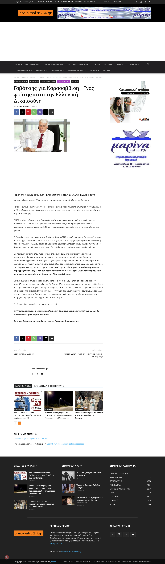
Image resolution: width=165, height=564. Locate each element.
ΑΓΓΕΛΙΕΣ (121, 64)
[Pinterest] (28, 112)
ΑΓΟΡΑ (97, 64)
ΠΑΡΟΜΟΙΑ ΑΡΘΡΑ (23, 386)
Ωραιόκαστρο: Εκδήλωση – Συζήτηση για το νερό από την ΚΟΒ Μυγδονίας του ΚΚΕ (27, 415)
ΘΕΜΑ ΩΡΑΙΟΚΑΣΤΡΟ (54, 64)
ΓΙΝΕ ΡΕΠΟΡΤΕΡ (104, 2)
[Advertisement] (82, 42)
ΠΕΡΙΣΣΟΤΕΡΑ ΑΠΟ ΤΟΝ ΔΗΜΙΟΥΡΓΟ (49, 386)
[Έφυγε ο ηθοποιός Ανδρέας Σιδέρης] (68, 488)
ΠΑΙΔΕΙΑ (133, 64)
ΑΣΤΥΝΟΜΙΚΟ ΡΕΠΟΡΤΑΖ (78, 64)
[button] (148, 64)
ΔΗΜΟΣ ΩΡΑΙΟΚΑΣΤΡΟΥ (48, 81)
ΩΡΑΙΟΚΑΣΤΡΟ (44, 77)
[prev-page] (15, 423)
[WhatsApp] (34, 112)
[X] (145, 2)
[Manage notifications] (7, 557)
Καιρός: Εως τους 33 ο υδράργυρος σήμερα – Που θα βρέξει (83, 355)
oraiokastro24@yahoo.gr (71, 551)
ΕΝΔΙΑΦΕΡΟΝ (56, 70)
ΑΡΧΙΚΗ (18, 64)
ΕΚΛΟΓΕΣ (106, 70)
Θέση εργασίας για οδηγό (25, 354)
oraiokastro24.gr (23, 106)
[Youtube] (149, 2)
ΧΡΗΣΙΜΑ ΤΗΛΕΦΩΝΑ (45, 2)
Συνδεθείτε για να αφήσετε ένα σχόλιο (30, 438)
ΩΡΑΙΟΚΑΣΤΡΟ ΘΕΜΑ (28, 77)
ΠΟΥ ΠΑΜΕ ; (109, 64)
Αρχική (16, 77)
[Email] (45, 112)
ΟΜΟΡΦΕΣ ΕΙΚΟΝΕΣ (76, 70)
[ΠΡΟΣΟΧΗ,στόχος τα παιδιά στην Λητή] (68, 475)
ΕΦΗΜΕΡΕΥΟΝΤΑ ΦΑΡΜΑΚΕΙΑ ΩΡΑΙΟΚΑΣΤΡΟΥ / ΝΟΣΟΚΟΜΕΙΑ (75, 2)
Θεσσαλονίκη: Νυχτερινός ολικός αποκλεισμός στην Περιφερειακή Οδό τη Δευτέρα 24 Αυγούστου (58, 415)
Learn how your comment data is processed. (66, 444)
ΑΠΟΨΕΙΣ (93, 70)
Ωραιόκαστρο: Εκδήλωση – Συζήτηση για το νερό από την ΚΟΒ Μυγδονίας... (42, 475)
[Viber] (40, 112)
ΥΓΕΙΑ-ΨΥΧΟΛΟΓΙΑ (22, 70)
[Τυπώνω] (51, 112)
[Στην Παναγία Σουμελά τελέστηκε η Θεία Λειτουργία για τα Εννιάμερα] (89, 401)
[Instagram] (141, 2)
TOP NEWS (75, 81)
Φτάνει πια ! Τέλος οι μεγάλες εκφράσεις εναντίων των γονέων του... (89, 500)
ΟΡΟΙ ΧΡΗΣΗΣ (68, 562)
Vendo (53, 562)
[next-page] (19, 423)
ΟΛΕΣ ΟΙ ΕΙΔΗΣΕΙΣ (32, 64)
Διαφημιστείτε (56, 543)
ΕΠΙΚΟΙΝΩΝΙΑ (116, 2)
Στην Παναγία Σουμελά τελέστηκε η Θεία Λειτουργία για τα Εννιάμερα (89, 415)
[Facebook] (137, 2)
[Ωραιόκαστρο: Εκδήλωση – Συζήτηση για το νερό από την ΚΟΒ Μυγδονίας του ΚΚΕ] (28, 401)
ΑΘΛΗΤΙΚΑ (40, 70)
